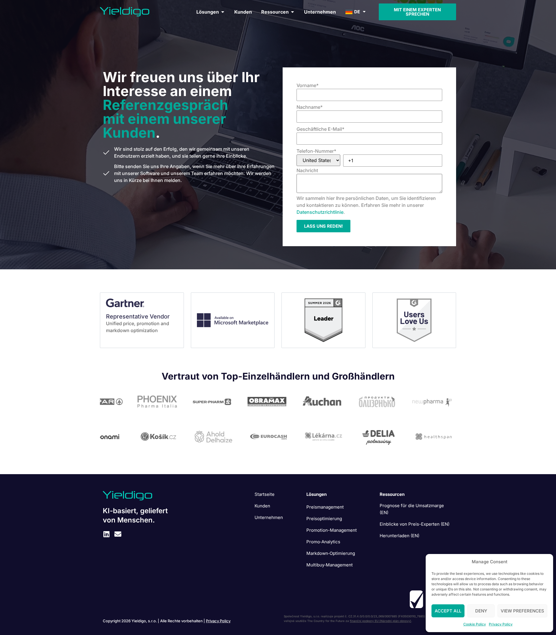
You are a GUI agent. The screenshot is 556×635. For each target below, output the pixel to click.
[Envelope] (117, 534)
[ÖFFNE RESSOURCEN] (292, 11)
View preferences (522, 611)
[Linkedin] (106, 534)
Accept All (448, 611)
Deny (481, 611)
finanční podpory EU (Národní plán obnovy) (380, 621)
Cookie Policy (474, 624)
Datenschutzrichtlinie (320, 212)
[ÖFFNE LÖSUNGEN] (222, 11)
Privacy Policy (501, 624)
